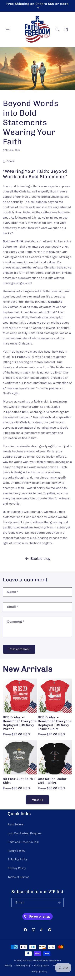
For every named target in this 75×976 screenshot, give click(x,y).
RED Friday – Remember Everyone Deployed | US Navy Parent (20, 723)
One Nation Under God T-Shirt (52, 781)
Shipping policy (39, 971)
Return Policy (16, 850)
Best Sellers (15, 824)
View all (37, 799)
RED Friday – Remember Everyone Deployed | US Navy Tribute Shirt (55, 723)
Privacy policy (41, 965)
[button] (7, 29)
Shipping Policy (18, 859)
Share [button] (11, 161)
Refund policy (23, 965)
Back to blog (40, 559)
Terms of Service (19, 877)
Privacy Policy (17, 868)
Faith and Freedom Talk (23, 842)
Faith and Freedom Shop (35, 960)
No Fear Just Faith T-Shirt (20, 781)
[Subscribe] (59, 902)
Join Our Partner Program (25, 833)
